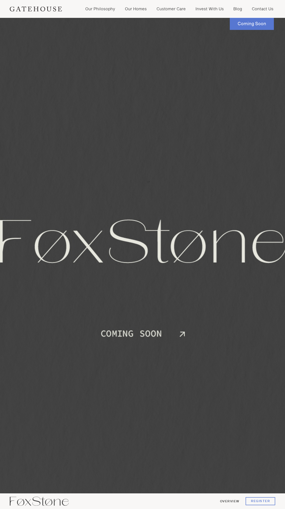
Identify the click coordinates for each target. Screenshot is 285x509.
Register (260, 501)
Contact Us (262, 9)
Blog (237, 9)
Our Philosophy (100, 9)
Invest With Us (209, 9)
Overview (230, 501)
